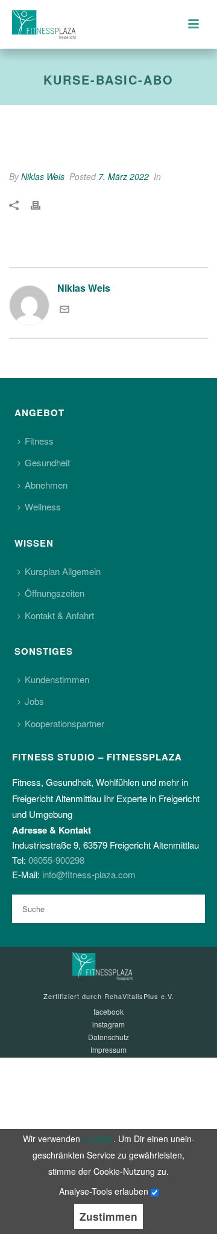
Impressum (108, 1050)
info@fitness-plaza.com (89, 874)
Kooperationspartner (64, 723)
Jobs (34, 701)
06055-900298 (56, 859)
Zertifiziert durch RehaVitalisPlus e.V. (108, 996)
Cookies (98, 1139)
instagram (108, 1024)
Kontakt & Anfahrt (59, 615)
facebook (108, 1012)
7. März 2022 (123, 176)
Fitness (39, 440)
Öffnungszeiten (54, 592)
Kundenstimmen (57, 679)
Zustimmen (108, 1216)
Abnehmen (46, 484)
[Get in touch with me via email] (64, 310)
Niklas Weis (42, 176)
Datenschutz (108, 1037)
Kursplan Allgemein (63, 571)
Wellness (43, 506)
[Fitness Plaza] (102, 965)
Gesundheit (47, 462)
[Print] (41, 205)
